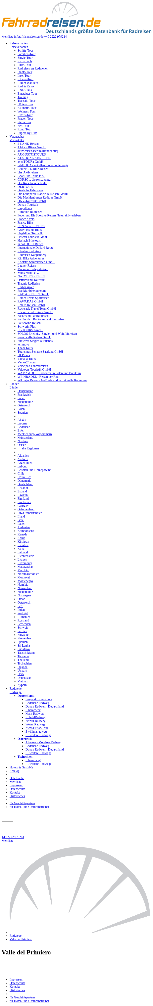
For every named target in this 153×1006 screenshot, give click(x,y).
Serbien (22, 631)
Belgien (22, 466)
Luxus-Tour (25, 115)
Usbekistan (24, 677)
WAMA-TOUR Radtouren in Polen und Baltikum (49, 373)
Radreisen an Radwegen (33, 68)
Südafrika (24, 649)
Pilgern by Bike (27, 133)
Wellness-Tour (27, 111)
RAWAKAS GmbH (30, 301)
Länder (14, 384)
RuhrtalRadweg (35, 717)
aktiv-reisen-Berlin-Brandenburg (38, 151)
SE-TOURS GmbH (30, 330)
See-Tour (23, 125)
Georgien (23, 505)
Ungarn (22, 670)
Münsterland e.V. (28, 272)
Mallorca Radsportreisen (33, 269)
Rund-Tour (24, 129)
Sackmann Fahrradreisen (33, 315)
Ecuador (23, 487)
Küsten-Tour (25, 79)
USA (21, 674)
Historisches (17, 796)
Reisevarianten (19, 43)
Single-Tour (25, 57)
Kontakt (15, 792)
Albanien (23, 455)
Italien (21, 398)
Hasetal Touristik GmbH (33, 237)
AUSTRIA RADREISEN (34, 158)
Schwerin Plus (27, 326)
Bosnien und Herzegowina (34, 470)
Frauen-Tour (25, 118)
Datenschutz (17, 789)
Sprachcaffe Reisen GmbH (34, 337)
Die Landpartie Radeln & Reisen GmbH (43, 194)
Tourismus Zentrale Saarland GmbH (40, 351)
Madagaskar (25, 566)
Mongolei (24, 577)
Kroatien (23, 545)
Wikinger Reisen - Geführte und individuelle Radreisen (52, 380)
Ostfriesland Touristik (31, 280)
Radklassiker (26, 287)
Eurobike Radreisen (30, 211)
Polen (21, 409)
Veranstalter (17, 136)
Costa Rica (24, 477)
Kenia (21, 538)
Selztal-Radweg (35, 720)
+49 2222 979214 (55, 36)
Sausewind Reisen (29, 323)
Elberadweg (33, 710)
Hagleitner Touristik (30, 233)
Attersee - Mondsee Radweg (43, 742)
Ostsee (22, 444)
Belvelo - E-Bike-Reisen (33, 168)
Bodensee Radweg (37, 703)
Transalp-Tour (26, 100)
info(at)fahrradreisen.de (28, 36)
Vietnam (23, 681)
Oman (21, 599)
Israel (21, 520)
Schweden (24, 624)
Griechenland (26, 509)
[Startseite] (80, 932)
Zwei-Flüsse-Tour (37, 728)
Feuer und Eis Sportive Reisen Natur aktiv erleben (49, 215)
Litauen (22, 559)
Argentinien (25, 462)
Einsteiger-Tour (27, 93)
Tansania (23, 656)
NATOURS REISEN (31, 276)
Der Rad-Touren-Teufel (32, 183)
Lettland (23, 552)
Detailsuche (17, 778)
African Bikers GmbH (32, 147)
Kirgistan (23, 541)
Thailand (23, 660)
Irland (21, 516)
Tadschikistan (26, 652)
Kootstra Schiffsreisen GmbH (36, 262)
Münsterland (25, 437)
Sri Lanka (24, 645)
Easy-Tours (25, 208)
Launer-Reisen (27, 265)
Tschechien (25, 663)
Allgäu (22, 419)
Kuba (21, 548)
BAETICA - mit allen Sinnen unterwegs (43, 165)
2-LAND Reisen (28, 143)
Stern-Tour (24, 122)
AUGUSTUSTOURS (32, 154)
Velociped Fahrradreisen (33, 366)
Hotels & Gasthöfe (21, 767)
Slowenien (24, 638)
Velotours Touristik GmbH (34, 369)
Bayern (22, 423)
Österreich (24, 405)
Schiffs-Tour (25, 50)
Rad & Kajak (26, 86)
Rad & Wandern (28, 82)
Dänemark (24, 480)
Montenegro (25, 581)
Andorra (23, 459)
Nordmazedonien (28, 573)
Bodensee (24, 427)
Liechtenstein (26, 556)
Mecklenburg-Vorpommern (35, 434)
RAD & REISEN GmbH (33, 294)
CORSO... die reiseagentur (34, 179)
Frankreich (24, 394)
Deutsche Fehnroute (30, 190)
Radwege (16, 688)
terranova (23, 344)
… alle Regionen (28, 448)
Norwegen (24, 595)
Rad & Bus (25, 90)
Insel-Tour (24, 75)
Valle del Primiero (21, 939)
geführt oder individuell (16, 823)
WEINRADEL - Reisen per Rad (38, 376)
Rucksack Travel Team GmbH (37, 308)
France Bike (25, 222)
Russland (23, 620)
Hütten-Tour (25, 104)
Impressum (16, 785)
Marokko (23, 570)
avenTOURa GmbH (30, 161)
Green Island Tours (30, 229)
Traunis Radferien (29, 283)
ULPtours (24, 355)
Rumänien (24, 616)
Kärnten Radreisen (29, 251)
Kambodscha (26, 530)
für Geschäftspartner (22, 803)
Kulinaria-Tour (27, 108)
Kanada (22, 534)
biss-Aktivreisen (28, 172)
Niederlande (25, 401)
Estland (22, 491)
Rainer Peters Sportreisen (33, 297)
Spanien (23, 412)
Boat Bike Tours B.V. (31, 176)
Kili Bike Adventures (31, 258)
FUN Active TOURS (31, 226)
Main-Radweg (35, 713)
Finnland (23, 498)
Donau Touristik (28, 204)
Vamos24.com (26, 362)
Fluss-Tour (24, 65)
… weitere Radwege (38, 735)
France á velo (26, 219)
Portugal (23, 613)
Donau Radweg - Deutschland (45, 706)
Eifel (21, 430)
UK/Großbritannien (30, 513)
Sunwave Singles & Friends (35, 341)
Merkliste (7, 36)
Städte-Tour (25, 72)
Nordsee (23, 441)
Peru (20, 606)
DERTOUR (25, 186)
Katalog (15, 771)
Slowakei (23, 634)
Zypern (22, 685)
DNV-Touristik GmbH (32, 201)
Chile (21, 473)
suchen (7, 819)
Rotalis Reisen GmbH (31, 305)
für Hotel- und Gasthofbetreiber (29, 806)
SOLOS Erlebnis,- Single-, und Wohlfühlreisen (47, 333)
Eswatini (23, 495)
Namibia (23, 584)
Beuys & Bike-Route (39, 699)
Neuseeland (25, 588)
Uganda (22, 667)
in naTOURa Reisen (30, 244)
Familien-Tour (26, 54)
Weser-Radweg (35, 724)
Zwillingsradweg (36, 731)
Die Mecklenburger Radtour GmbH (40, 197)
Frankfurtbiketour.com (32, 290)
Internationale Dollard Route (35, 247)
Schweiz (23, 627)
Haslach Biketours (29, 240)
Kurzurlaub (25, 61)
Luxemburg (25, 563)
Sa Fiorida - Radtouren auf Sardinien (41, 319)
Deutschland (25, 391)
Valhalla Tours (27, 358)
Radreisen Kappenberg (32, 254)
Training (23, 97)
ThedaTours (25, 348)
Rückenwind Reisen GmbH (35, 312)
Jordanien (24, 527)
